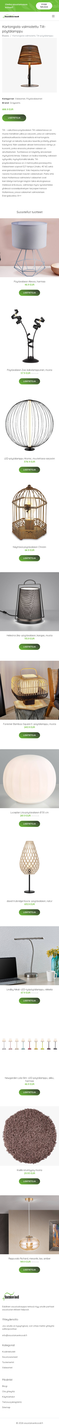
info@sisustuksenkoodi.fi (14, 1335)
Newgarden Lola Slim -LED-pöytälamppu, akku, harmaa (29, 1079)
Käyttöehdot (8, 1396)
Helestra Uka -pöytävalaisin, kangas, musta (29, 635)
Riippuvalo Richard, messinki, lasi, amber (30, 1258)
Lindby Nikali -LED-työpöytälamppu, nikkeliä (30, 989)
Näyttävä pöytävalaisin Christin (29, 547)
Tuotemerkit (8, 1362)
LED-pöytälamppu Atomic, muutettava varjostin (29, 458)
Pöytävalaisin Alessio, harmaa (29, 281)
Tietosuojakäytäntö (12, 1402)
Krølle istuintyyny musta (29, 1170)
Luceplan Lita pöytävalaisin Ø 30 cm (29, 812)
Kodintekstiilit (8, 1351)
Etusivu (5, 35)
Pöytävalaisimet (34, 98)
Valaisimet (20, 98)
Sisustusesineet (10, 1357)
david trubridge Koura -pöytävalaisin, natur (29, 901)
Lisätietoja (14, 117)
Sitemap (6, 1407)
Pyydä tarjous (44, 5)
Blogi (4, 1386)
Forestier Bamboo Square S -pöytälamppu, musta (29, 724)
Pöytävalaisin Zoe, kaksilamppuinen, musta (29, 370)
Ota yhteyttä (8, 1391)
